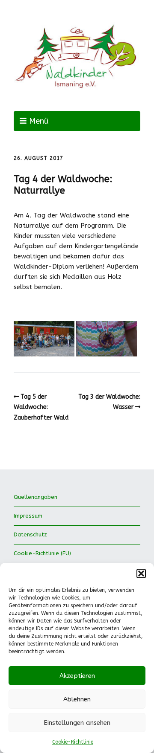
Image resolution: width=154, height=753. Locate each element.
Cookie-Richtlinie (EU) (42, 553)
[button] (141, 573)
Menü (38, 121)
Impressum (28, 516)
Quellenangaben (35, 497)
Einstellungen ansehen (77, 723)
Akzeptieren (77, 676)
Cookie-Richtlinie (72, 742)
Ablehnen (77, 699)
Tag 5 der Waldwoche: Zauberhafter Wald (41, 407)
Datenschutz (30, 534)
